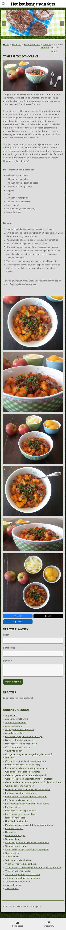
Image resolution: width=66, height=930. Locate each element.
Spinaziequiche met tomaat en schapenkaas (27, 849)
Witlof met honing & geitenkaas (20, 864)
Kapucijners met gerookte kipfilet (21, 793)
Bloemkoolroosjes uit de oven (19, 740)
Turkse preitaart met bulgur (18, 860)
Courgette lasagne (14, 750)
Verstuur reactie (13, 681)
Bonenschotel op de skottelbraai (21, 743)
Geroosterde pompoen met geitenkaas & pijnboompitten (33, 782)
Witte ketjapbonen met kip (18, 871)
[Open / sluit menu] (62, 4)
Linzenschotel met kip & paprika (21, 810)
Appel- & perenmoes (15, 722)
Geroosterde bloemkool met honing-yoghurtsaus (29, 778)
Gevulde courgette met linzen (19, 786)
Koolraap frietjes (13, 807)
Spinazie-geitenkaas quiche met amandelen (27, 842)
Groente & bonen (16, 710)
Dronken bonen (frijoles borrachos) (22, 764)
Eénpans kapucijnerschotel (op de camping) (26, 768)
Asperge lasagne (13, 726)
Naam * (7, 634)
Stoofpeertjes (12, 853)
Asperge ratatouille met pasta (19, 729)
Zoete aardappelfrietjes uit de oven (22, 874)
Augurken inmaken (14, 733)
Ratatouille (10, 832)
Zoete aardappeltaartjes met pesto (22, 878)
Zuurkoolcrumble (13, 885)
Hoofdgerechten (32, 44)
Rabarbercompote (14, 828)
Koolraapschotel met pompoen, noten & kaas (27, 803)
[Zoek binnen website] (3, 4)
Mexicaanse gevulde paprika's (20, 814)
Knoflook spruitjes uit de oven (19, 800)
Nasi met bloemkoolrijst (16, 821)
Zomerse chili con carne (56, 47)
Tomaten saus (12, 856)
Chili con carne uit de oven (18, 747)
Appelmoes (11, 715)
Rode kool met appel (15, 835)
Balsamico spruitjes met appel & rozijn (23, 736)
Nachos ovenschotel (15, 817)
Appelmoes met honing (16, 719)
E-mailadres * (10, 647)
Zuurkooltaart (12, 888)
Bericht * (7, 660)
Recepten (16, 44)
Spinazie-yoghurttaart (16, 846)
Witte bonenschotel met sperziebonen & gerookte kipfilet (33, 867)
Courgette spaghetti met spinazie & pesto (25, 761)
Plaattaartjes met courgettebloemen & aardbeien (29, 825)
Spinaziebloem (12, 839)
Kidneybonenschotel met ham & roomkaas (26, 796)
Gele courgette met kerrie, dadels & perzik (25, 775)
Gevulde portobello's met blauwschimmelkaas (27, 789)
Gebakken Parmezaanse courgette (22, 771)
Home (6, 44)
